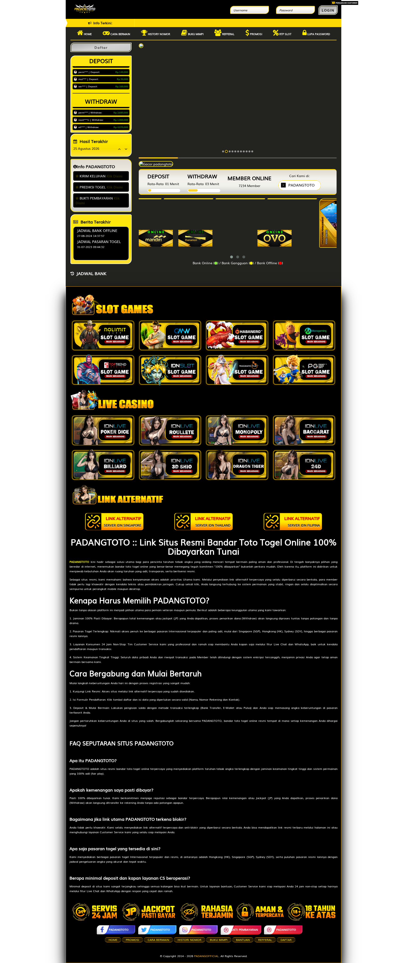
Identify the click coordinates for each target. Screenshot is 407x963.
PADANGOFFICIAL (206, 956)
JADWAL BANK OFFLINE (97, 230)
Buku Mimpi (195, 34)
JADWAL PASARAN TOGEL (99, 241)
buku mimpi (219, 940)
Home (87, 34)
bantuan (243, 940)
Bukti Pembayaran (243, 929)
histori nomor (189, 940)
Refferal (227, 34)
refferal (265, 940)
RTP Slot (285, 34)
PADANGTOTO (119, 929)
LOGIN (328, 10)
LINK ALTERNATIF (122, 521)
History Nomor (158, 34)
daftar (286, 940)
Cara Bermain (158, 940)
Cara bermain (120, 34)
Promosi (255, 34)
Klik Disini (114, 176)
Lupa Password (318, 34)
